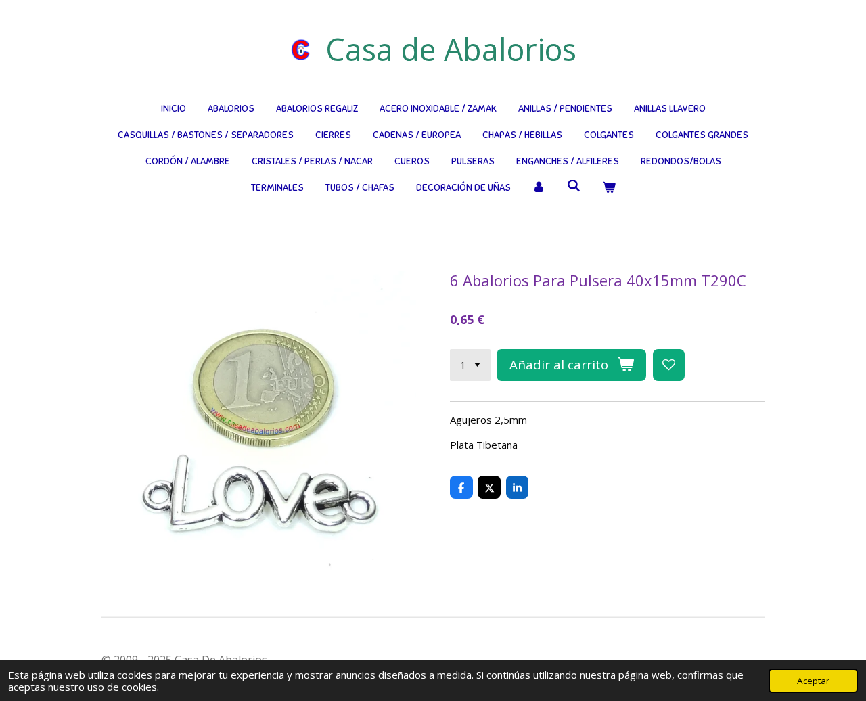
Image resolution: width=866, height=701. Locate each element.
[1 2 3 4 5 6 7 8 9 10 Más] (470, 365)
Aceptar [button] (813, 681)
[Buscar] (574, 186)
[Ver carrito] (609, 188)
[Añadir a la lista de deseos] (669, 365)
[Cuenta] (539, 188)
